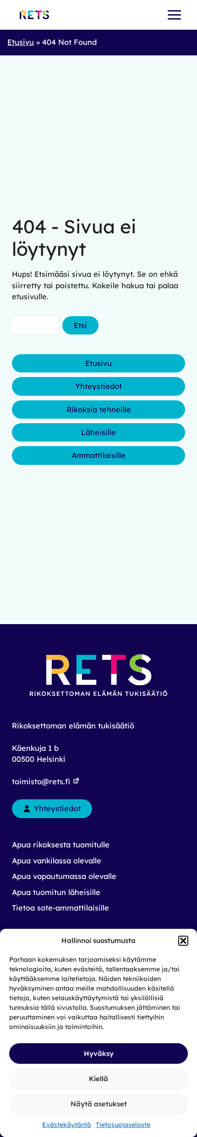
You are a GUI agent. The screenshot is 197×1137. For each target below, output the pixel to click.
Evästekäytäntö (66, 1125)
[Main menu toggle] (174, 15)
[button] (183, 940)
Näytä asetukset (99, 1103)
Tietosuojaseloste (123, 1125)
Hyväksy (99, 1053)
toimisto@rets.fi (42, 781)
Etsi (80, 325)
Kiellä (98, 1078)
